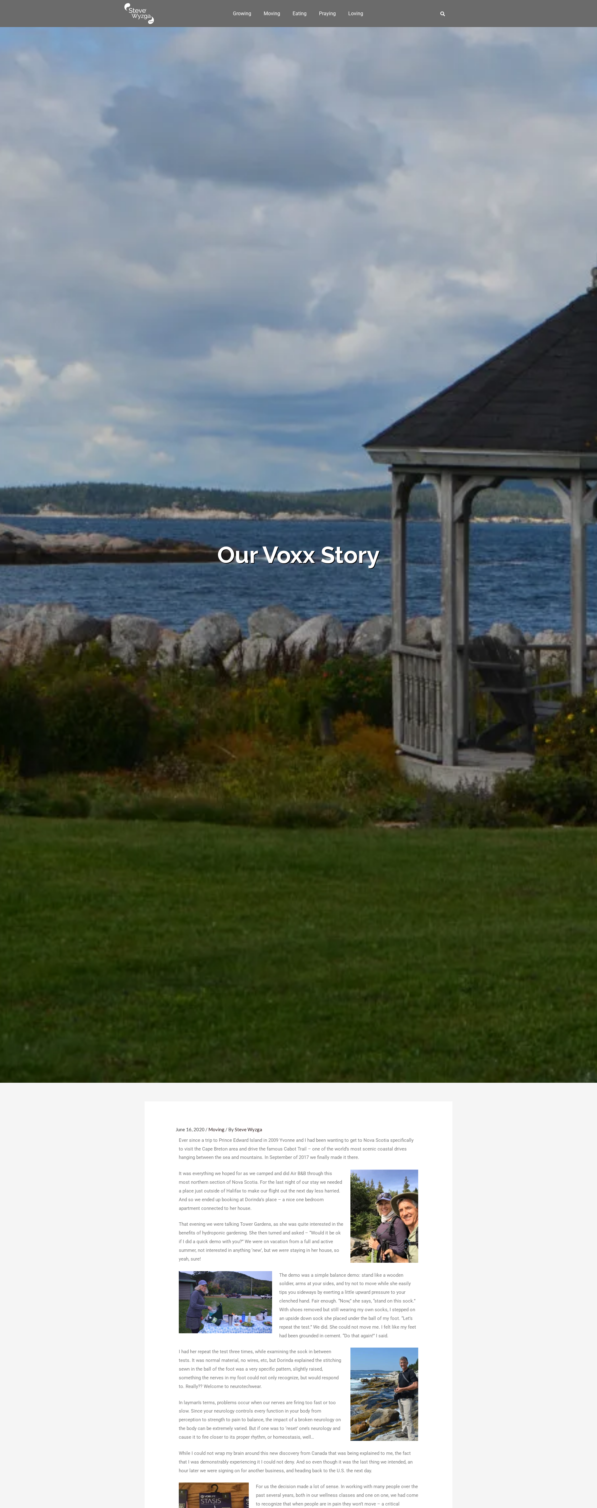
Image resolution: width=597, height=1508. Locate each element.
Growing (242, 13)
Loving (355, 13)
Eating (300, 13)
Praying (327, 13)
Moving (272, 13)
